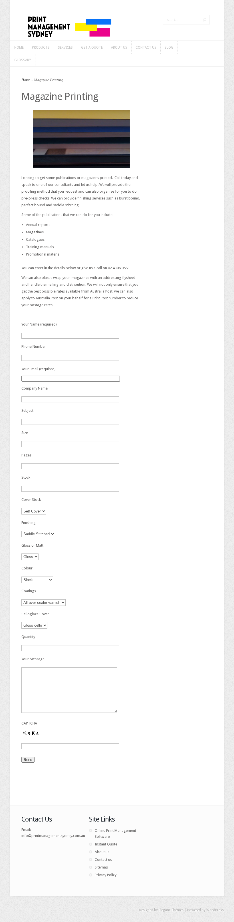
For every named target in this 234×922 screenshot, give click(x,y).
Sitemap (101, 867)
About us (102, 852)
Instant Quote (106, 844)
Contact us (103, 859)
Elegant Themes (171, 910)
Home (25, 79)
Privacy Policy (105, 875)
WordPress (215, 910)
